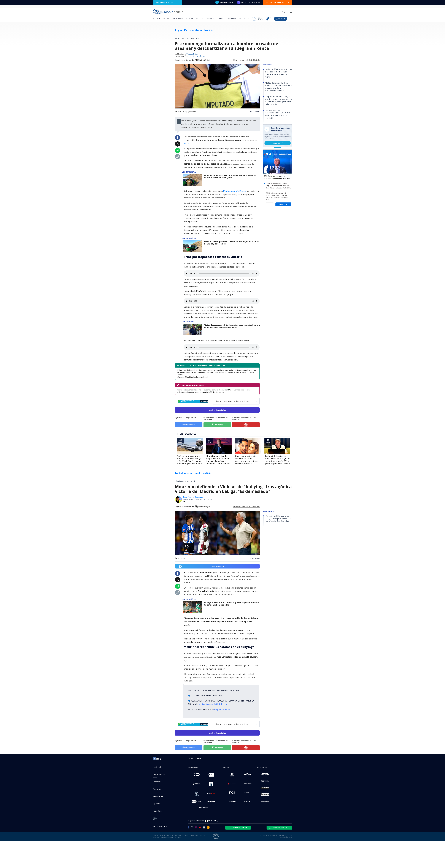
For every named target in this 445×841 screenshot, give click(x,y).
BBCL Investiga (231, 19)
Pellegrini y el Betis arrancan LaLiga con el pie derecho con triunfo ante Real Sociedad (231, 603)
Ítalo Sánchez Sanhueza (193, 497)
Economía (190, 19)
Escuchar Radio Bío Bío (278, 2)
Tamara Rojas (192, 54)
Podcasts (156, 19)
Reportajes (157, 811)
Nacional (166, 19)
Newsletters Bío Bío (226, 2)
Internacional (178, 19)
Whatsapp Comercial (239, 827)
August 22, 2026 (222, 709)
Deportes (199, 19)
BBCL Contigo (244, 19)
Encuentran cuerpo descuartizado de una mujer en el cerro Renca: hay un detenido (231, 242)
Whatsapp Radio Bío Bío (280, 828)
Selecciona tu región (164, 2)
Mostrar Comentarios (217, 410)
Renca (186, 143)
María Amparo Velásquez (235, 191)
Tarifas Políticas (159, 826)
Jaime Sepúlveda (198, 56)
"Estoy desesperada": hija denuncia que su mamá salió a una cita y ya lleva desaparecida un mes (232, 326)
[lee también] (193, 607)
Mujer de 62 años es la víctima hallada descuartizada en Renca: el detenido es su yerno (230, 176)
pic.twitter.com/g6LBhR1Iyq (213, 704)
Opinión (220, 19)
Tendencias (210, 19)
